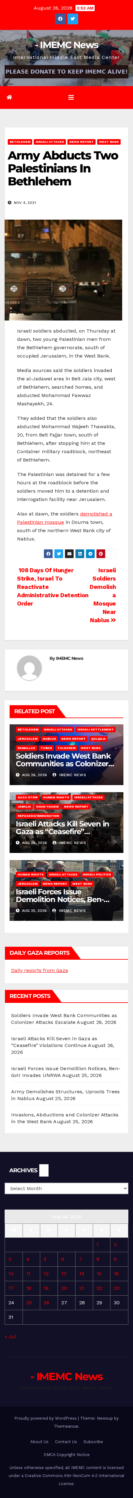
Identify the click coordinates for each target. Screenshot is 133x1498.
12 (46, 1274)
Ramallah (26, 748)
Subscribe (93, 1441)
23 (116, 1288)
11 (28, 1274)
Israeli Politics (97, 874)
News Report (81, 141)
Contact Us (66, 1441)
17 (11, 1288)
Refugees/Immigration (38, 815)
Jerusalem (27, 738)
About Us (39, 1441)
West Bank (109, 141)
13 (63, 1274)
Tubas (46, 748)
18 (28, 1288)
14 (81, 1274)
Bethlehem (20, 141)
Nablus (49, 738)
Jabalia (24, 806)
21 (81, 1288)
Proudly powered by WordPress (46, 1418)
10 (11, 1274)
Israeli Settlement (95, 729)
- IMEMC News (66, 45)
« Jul (10, 1336)
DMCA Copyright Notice (67, 1454)
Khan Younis (47, 806)
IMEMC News (69, 658)
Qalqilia (98, 738)
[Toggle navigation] (71, 97)
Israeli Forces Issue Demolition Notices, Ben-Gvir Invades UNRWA (60, 899)
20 (64, 1288)
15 (99, 1274)
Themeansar (66, 1426)
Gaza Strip (28, 797)
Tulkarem (66, 748)
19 (46, 1288)
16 (116, 1274)
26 (46, 1303)
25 (29, 1303)
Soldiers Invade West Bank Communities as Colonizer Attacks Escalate (63, 763)
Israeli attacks (50, 141)
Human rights (56, 797)
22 (99, 1288)
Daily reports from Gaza (39, 970)
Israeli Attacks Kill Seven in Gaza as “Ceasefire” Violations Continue (62, 831)
